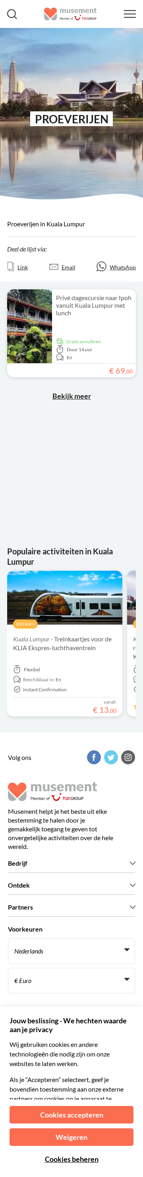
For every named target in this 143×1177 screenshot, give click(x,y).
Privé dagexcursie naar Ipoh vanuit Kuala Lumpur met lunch (93, 305)
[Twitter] (110, 757)
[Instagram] (127, 757)
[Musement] (70, 14)
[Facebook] (93, 757)
